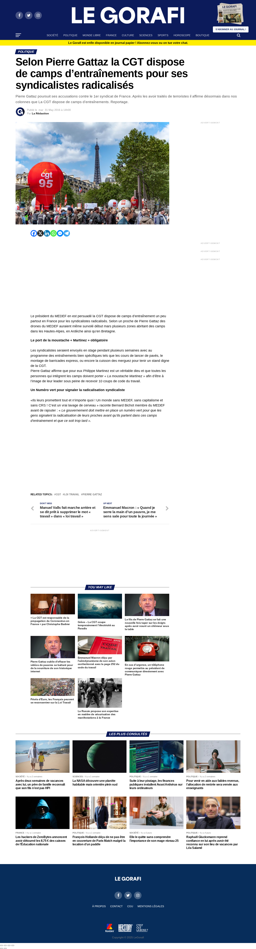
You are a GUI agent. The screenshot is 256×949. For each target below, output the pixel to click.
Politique (70, 35)
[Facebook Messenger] (60, 233)
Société (52, 35)
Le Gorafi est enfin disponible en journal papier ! (128, 42)
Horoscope (182, 35)
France (111, 35)
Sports (163, 35)
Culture (128, 35)
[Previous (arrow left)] (1, 948)
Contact (116, 906)
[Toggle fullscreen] (8, 945)
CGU (130, 906)
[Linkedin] (47, 233)
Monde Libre (92, 35)
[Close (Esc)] (1, 945)
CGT (58, 494)
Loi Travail (71, 494)
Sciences (145, 35)
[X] (40, 233)
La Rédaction (40, 113)
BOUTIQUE (202, 35)
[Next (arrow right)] (5, 948)
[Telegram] (66, 233)
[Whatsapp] (53, 233)
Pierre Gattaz (92, 494)
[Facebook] (34, 233)
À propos (99, 906)
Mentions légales (151, 906)
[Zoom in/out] (12, 945)
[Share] (5, 945)
